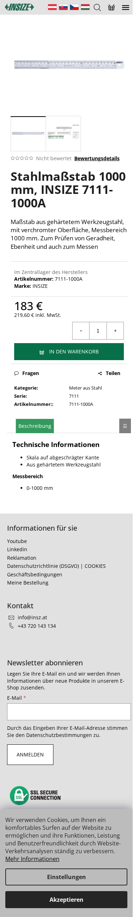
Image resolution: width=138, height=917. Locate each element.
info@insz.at (32, 617)
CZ (74, 7)
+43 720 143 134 (37, 625)
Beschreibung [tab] (34, 426)
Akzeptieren (67, 900)
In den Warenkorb (74, 351)
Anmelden (30, 754)
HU (85, 7)
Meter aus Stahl (85, 388)
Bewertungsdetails (97, 158)
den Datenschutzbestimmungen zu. (58, 735)
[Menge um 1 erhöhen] (115, 330)
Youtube (17, 541)
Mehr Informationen (32, 859)
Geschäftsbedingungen (34, 574)
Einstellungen (66, 877)
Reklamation (21, 557)
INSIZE (40, 286)
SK (63, 7)
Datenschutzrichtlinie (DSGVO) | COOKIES (56, 566)
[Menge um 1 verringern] (81, 330)
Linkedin (17, 549)
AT (52, 7)
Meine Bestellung (27, 582)
